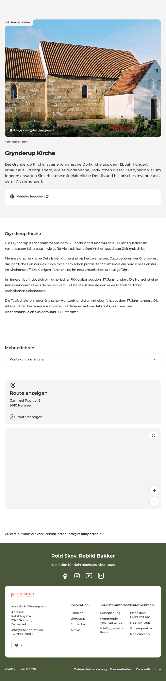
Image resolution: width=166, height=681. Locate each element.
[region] (83, 468)
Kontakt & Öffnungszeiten (30, 606)
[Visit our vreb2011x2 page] (89, 575)
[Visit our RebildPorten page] (65, 575)
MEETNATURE (140, 622)
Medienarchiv (140, 634)
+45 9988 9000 (22, 634)
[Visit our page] (77, 575)
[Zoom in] (154, 490)
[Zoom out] (154, 502)
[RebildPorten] (23, 595)
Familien (77, 613)
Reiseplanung (110, 613)
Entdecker (78, 624)
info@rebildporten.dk (27, 630)
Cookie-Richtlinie (148, 669)
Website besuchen (31, 196)
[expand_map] (153, 435)
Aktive (75, 630)
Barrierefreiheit (121, 669)
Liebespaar (79, 618)
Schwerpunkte (141, 628)
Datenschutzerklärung (90, 669)
